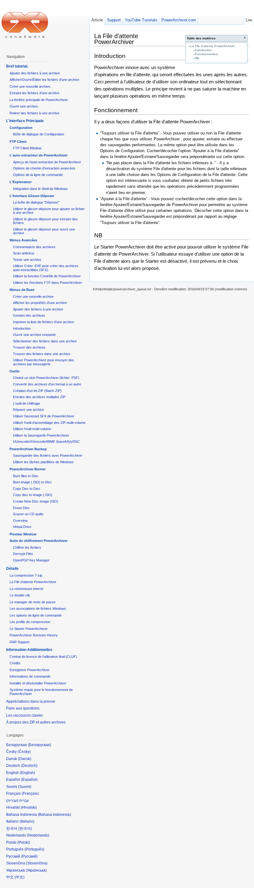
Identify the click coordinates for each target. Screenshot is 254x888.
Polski (24, 842)
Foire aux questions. (23, 708)
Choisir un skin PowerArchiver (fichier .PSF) (46, 378)
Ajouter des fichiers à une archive (35, 73)
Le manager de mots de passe (32, 602)
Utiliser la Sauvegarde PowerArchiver (41, 435)
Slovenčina (36, 863)
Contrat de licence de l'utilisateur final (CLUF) (43, 656)
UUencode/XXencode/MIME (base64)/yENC (46, 441)
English (27, 773)
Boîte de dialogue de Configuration (38, 134)
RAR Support (19, 642)
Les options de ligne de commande (36, 615)
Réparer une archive (28, 409)
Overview (20, 520)
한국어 (25, 828)
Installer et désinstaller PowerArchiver (38, 683)
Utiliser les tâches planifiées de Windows (43, 462)
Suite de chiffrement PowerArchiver (39, 541)
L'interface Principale (25, 121)
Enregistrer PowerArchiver (30, 670)
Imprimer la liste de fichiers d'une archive (43, 322)
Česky (24, 752)
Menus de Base (22, 290)
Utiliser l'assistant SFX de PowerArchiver (43, 416)
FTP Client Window (27, 148)
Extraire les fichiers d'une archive (34, 93)
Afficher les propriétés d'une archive (40, 303)
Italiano (27, 821)
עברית (12, 800)
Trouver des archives (29, 347)
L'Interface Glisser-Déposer (32, 196)
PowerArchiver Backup (28, 449)
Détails (12, 568)
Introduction (203, 50)
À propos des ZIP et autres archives (36, 722)
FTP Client (18, 141)
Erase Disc (21, 508)
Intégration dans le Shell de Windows (40, 189)
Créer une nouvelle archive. (30, 86)
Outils (15, 371)
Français (30, 793)
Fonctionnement (206, 54)
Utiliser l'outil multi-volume (32, 429)
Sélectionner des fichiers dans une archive (45, 341)
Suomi (24, 787)
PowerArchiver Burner (28, 469)
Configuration (21, 128)
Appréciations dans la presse (30, 701)
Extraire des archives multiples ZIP (39, 397)
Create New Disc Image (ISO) (35, 501)
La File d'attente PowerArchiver (212, 46)
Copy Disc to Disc (26, 488)
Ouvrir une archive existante (34, 334)
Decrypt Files (23, 554)
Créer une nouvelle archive (33, 296)
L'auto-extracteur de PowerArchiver (39, 155)
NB (197, 58)
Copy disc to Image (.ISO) (32, 495)
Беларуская (39, 745)
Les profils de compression (30, 622)
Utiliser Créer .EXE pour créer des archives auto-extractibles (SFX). (45, 267)
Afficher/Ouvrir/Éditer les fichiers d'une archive (44, 79)
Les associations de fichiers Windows (38, 608)
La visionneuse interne (26, 589)
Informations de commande (30, 676)
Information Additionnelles (29, 650)
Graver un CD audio (28, 514)
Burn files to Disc (25, 476)
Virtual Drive (22, 527)
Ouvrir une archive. (24, 106)
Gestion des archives (29, 315)
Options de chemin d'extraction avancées (44, 168)
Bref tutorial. (17, 66)
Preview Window (23, 534)
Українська (36, 870)
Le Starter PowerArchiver (29, 629)
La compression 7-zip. (26, 575)
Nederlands (38, 835)
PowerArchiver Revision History (34, 635)
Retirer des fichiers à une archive (34, 113)
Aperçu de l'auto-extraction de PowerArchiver (47, 162)
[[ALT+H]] (25, 25)
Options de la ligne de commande (38, 175)
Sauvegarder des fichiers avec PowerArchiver (47, 455)
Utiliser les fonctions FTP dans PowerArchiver (47, 282)
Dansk (24, 759)
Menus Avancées (23, 240)
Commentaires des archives (34, 247)
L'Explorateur (21, 182)
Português (34, 849)
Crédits (15, 663)
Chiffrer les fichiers (27, 547)
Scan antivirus (23, 253)
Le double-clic (20, 595)
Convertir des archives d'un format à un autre (47, 384)
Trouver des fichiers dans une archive (41, 354)
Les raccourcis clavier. (24, 715)
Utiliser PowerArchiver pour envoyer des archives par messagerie (43, 362)
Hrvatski (29, 807)
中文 (19, 877)
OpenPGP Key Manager (31, 560)
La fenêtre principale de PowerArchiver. (39, 100)
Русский (29, 856)
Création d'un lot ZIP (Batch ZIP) (37, 391)
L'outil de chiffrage (26, 403)
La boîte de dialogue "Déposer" (36, 202)
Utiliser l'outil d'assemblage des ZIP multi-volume (49, 422)
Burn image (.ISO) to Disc (32, 482)
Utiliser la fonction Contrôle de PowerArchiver (47, 276)
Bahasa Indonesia (54, 814)
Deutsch (29, 765)
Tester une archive (27, 260)
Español (29, 779)
